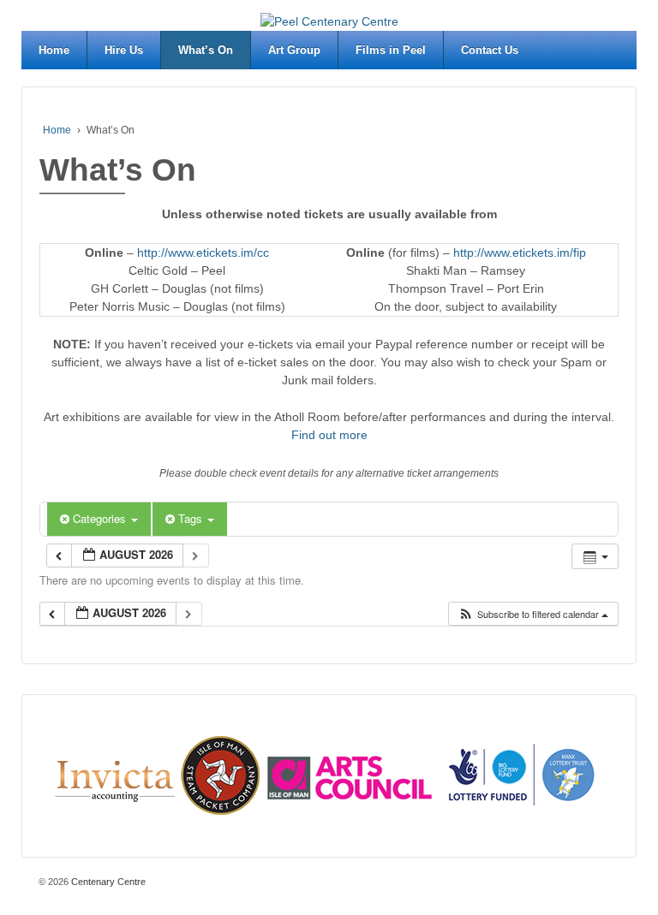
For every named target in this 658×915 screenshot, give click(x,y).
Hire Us (124, 50)
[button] (533, 614)
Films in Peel (391, 50)
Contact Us (489, 50)
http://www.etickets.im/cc (203, 252)
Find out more (329, 435)
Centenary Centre (107, 881)
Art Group (294, 50)
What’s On (205, 50)
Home (54, 50)
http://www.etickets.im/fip (519, 252)
